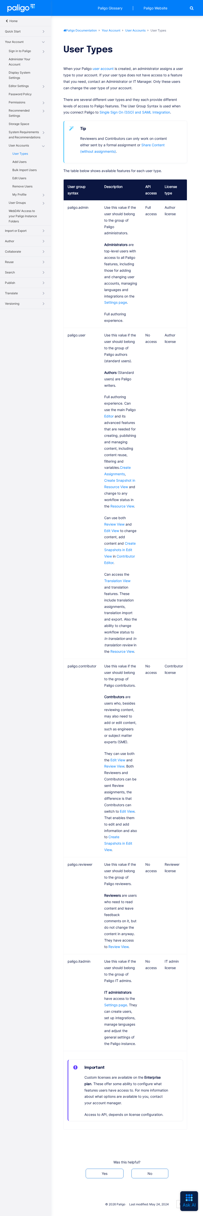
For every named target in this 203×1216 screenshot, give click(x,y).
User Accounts (19, 145)
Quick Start (13, 31)
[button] (191, 8)
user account (103, 68)
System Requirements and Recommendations (24, 134)
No (150, 1173)
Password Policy (20, 94)
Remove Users (22, 186)
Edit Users (19, 178)
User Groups (17, 203)
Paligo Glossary (110, 8)
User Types (20, 153)
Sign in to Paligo (20, 51)
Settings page (115, 302)
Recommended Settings (19, 113)
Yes (104, 1173)
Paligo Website (155, 8)
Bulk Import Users (24, 170)
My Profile (19, 194)
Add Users (19, 162)
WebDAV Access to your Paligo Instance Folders (23, 216)
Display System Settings (19, 75)
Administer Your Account (19, 61)
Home (13, 21)
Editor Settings (19, 86)
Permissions (17, 102)
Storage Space (19, 124)
